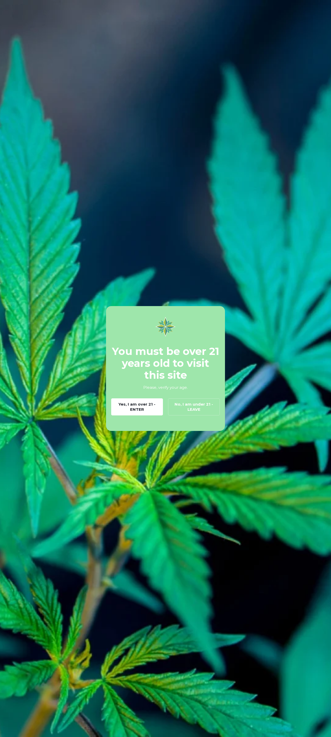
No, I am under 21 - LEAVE (194, 407)
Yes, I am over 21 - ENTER (136, 407)
